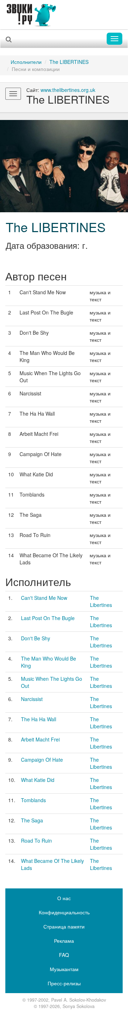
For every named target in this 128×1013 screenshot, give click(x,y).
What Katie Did (37, 779)
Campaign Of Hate (42, 759)
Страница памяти (64, 926)
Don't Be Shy (35, 638)
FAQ (64, 954)
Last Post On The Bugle (48, 618)
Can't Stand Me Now (44, 597)
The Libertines (101, 601)
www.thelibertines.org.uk (68, 89)
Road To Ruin (36, 840)
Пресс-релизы (64, 983)
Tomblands (33, 800)
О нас (64, 898)
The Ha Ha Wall (38, 719)
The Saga (32, 820)
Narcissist (32, 698)
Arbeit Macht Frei (40, 739)
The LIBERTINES (69, 61)
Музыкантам (64, 969)
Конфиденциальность (64, 912)
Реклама (64, 940)
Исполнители (26, 61)
